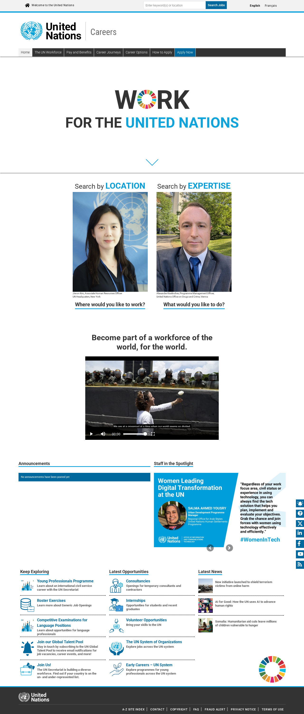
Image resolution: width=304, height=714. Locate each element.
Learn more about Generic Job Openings (64, 605)
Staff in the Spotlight (173, 463)
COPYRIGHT (179, 709)
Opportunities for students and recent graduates (151, 607)
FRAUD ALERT (215, 709)
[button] (210, 548)
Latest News (210, 571)
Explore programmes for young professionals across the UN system (151, 671)
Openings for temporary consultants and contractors (153, 587)
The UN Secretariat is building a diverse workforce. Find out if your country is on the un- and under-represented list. (66, 673)
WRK (152, 100)
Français (271, 5)
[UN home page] (34, 697)
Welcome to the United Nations (53, 5)
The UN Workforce (48, 52)
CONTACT (157, 709)
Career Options (136, 52)
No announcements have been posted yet (45, 477)
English (255, 5)
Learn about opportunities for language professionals (63, 632)
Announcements (34, 463)
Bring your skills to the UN (143, 625)
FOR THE (152, 122)
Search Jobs (216, 5)
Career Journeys (108, 52)
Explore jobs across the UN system (150, 646)
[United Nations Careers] (68, 31)
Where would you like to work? (110, 304)
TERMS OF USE (273, 709)
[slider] (152, 427)
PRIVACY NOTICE (243, 709)
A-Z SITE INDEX (133, 709)
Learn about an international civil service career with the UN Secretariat (64, 587)
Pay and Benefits (78, 52)
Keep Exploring (34, 571)
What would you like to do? (194, 304)
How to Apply (162, 52)
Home (25, 52)
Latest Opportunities (128, 571)
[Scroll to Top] (296, 707)
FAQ (196, 709)
